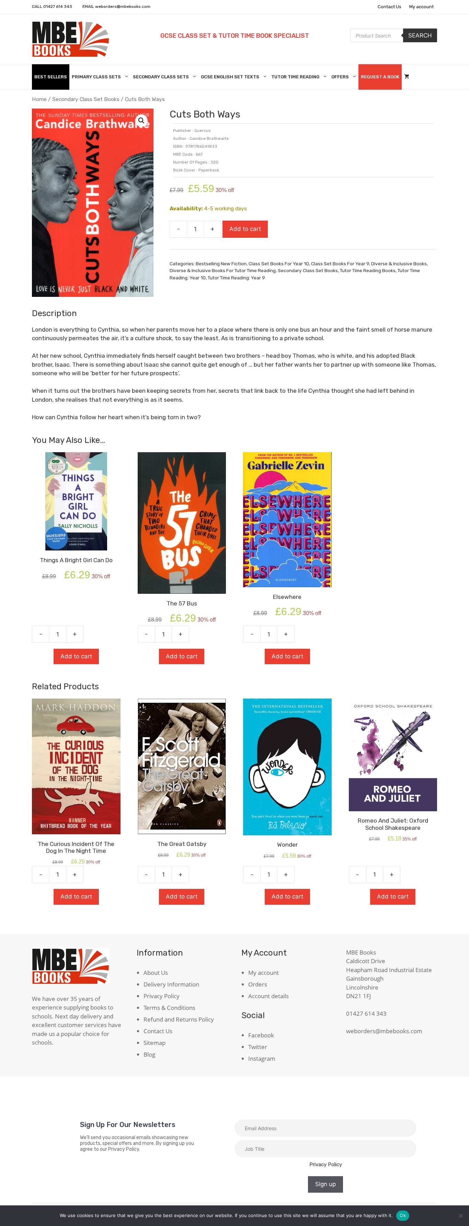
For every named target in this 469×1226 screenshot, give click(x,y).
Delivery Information (171, 984)
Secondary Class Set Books (85, 99)
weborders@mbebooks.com (122, 6)
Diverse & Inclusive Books (399, 263)
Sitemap (154, 1043)
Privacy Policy (162, 996)
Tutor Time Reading (295, 76)
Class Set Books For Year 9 (340, 263)
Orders (257, 984)
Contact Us (389, 6)
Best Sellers (50, 76)
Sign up (325, 1184)
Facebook (261, 1035)
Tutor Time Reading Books (368, 270)
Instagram (261, 1058)
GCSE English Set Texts (230, 76)
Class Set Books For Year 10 (279, 263)
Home (39, 99)
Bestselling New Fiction (221, 263)
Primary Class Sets (96, 76)
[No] (460, 1215)
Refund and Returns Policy (179, 1019)
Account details (268, 996)
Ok (403, 1215)
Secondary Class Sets (161, 76)
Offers (340, 76)
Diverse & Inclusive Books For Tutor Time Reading (223, 270)
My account (421, 6)
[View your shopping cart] (407, 77)
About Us (156, 973)
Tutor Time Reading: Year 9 (236, 277)
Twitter (257, 1047)
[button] (141, 120)
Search (420, 35)
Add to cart (245, 228)
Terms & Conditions (169, 1008)
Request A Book (380, 76)
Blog (149, 1054)
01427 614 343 (57, 6)
